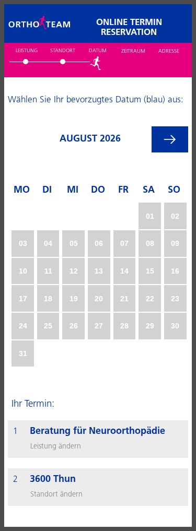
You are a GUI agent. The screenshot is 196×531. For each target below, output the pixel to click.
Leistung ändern (55, 447)
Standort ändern (56, 495)
